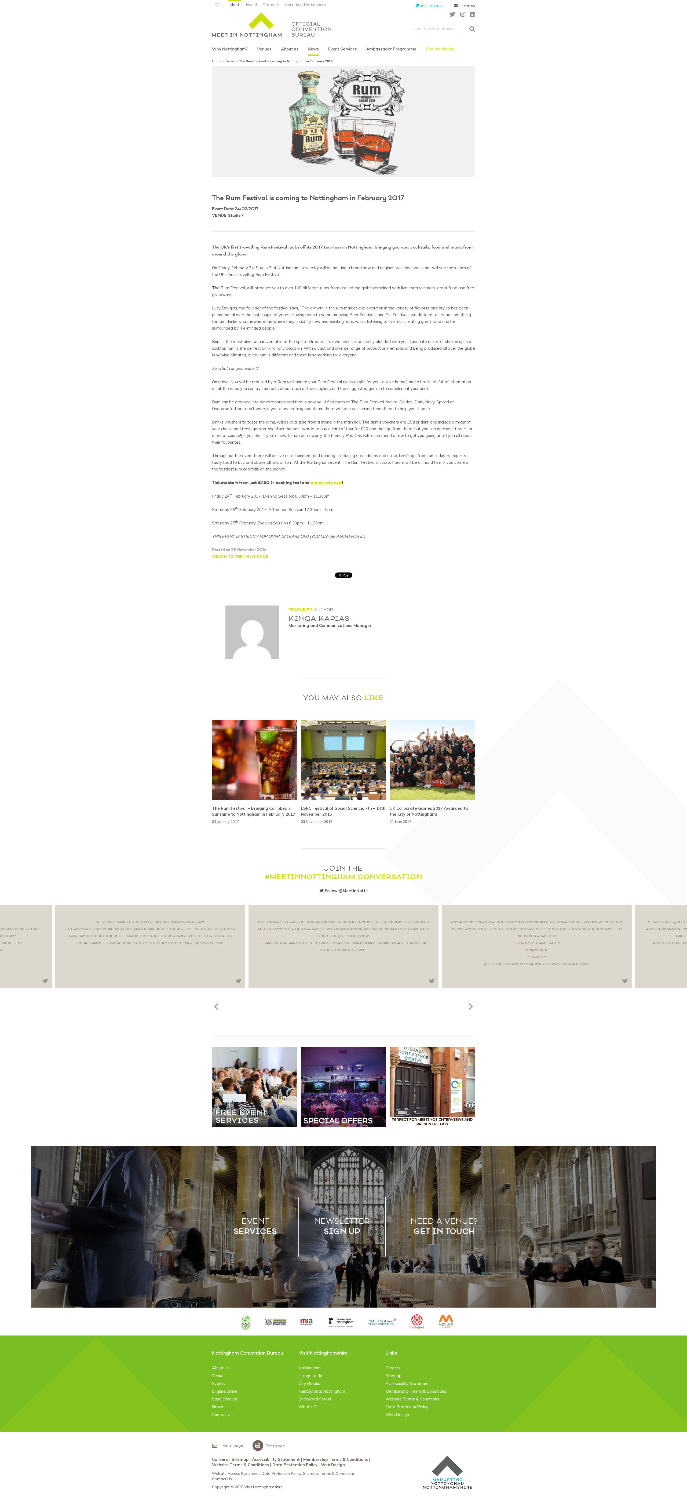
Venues (264, 49)
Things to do (310, 1375)
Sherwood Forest (315, 1399)
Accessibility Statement (408, 1383)
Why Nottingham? (230, 49)
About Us (220, 1367)
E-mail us (467, 6)
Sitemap (393, 1375)
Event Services (342, 49)
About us (289, 49)
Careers (393, 1367)
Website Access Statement (236, 1473)
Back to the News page (241, 556)
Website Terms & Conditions (412, 1399)
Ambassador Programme (391, 49)
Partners (270, 4)
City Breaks (309, 1383)
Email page (232, 1445)
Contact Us (222, 1414)
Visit (219, 4)
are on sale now (326, 483)
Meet (234, 4)
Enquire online (224, 1391)
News (313, 49)
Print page (274, 1445)
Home (217, 61)
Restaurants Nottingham (322, 1391)
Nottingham (310, 1367)
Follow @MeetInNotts (346, 890)
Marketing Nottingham (305, 4)
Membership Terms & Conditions (416, 1391)
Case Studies (224, 1399)
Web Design (397, 1414)
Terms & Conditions (337, 1473)
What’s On (309, 1406)
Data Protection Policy (407, 1406)
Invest (251, 4)
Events (218, 1383)
